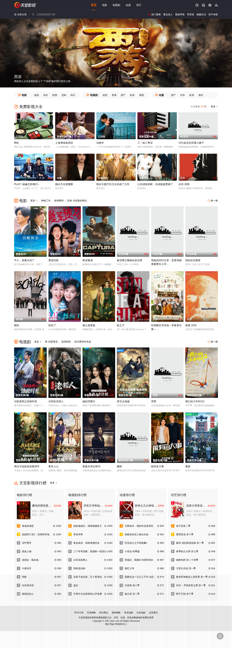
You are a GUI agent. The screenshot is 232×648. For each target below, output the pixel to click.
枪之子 (120, 325)
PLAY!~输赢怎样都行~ (26, 184)
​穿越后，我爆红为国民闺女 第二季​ (143, 560)
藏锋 (119, 466)
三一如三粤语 (145, 142)
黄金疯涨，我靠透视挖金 (86, 543)
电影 (104, 5)
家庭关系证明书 (91, 466)
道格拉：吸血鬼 (30, 560)
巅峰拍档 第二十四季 (187, 560)
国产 (123, 95)
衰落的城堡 (28, 526)
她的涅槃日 (89, 401)
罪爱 (153, 401)
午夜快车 (26, 568)
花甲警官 (26, 543)
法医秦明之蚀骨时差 (25, 401)
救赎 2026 (191, 325)
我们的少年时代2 (194, 401)
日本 (182, 95)
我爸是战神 (79, 568)
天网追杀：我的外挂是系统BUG (141, 526)
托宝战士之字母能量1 (136, 543)
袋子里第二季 (183, 526)
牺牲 (16, 325)
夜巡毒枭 (88, 260)
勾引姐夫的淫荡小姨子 (191, 142)
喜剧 (36, 95)
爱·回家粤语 (51, 341)
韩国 (141, 95)
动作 (45, 95)
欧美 (132, 95)
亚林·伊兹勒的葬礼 (77, 200)
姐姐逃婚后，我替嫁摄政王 (87, 526)
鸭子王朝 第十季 (184, 593)
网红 (16, 142)
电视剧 (116, 5)
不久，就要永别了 (24, 260)
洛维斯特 (59, 200)
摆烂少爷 (129, 568)
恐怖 (63, 95)
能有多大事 (157, 466)
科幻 (72, 95)
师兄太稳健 (123, 401)
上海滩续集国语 (64, 142)
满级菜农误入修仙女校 (136, 534)
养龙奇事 (78, 534)
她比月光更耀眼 (64, 184)
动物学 (100, 142)
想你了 (52, 325)
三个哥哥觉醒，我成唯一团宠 (88, 551)
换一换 (213, 200)
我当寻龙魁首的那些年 (27, 466)
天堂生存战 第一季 (186, 568)
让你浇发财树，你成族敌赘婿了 (155, 184)
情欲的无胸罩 (193, 260)
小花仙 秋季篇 (132, 551)
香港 (114, 95)
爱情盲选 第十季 (184, 534)
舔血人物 (26, 551)
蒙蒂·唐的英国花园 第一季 (190, 543)
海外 (200, 95)
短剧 (105, 95)
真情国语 (66, 341)
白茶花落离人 (80, 560)
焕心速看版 (89, 325)
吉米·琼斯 (184, 184)
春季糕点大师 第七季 (187, 551)
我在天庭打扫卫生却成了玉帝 (112, 184)
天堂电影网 (25, 5)
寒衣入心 (53, 466)
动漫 (128, 5)
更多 (214, 106)
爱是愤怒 (53, 260)
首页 (94, 5)
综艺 (138, 5)
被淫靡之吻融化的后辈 (129, 260)
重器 (187, 466)
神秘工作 (46, 200)
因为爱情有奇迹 (82, 341)
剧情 (54, 95)
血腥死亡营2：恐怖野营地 (35, 534)
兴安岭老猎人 (56, 401)
